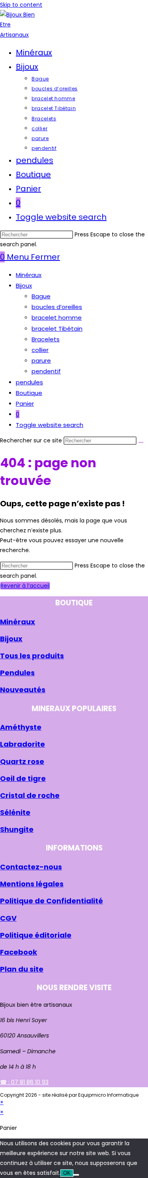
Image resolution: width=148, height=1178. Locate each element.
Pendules (17, 673)
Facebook (18, 952)
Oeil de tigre (23, 778)
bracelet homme (57, 317)
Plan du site (21, 969)
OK (67, 1173)
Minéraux (28, 275)
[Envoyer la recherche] (141, 442)
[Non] (76, 1175)
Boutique (29, 393)
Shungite (17, 829)
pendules (29, 382)
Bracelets (46, 339)
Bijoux (24, 285)
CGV (8, 918)
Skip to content (21, 5)
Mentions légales (32, 884)
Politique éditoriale (35, 935)
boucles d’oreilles (57, 307)
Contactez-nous (31, 867)
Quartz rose (22, 761)
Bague (41, 296)
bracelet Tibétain (57, 328)
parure (41, 360)
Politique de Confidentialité (51, 901)
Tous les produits (32, 656)
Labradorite (22, 744)
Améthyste (20, 727)
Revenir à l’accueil (25, 586)
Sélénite (15, 812)
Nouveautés (22, 690)
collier (40, 350)
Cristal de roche (30, 795)
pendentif (46, 371)
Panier (25, 403)
